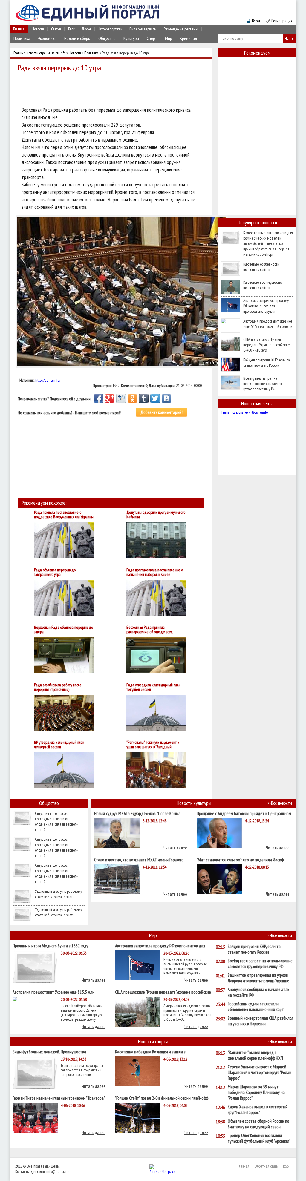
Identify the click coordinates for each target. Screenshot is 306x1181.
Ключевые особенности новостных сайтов (261, 266)
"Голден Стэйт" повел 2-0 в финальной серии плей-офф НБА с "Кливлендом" (161, 1097)
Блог (71, 29)
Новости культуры (194, 803)
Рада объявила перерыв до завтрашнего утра (55, 572)
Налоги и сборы (77, 38)
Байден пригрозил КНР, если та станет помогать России (266, 362)
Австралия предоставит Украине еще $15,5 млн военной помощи (267, 323)
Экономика (47, 38)
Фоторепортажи (110, 29)
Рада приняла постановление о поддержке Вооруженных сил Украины (64, 514)
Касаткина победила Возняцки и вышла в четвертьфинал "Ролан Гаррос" (150, 1051)
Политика (21, 38)
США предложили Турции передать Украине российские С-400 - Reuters (266, 345)
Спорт (152, 38)
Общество (107, 38)
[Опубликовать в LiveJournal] (121, 398)
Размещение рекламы (181, 29)
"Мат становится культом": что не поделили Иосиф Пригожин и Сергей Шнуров (240, 859)
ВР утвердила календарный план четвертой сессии (59, 744)
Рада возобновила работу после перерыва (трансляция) (58, 687)
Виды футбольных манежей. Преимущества (49, 1051)
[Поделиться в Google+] (109, 398)
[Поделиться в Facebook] (98, 398)
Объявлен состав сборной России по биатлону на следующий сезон (258, 1124)
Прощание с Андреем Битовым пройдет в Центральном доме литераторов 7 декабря (244, 813)
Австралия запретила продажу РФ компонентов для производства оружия (266, 306)
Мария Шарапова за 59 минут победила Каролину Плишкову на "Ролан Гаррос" (256, 1092)
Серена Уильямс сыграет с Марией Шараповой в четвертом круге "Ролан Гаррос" (259, 1072)
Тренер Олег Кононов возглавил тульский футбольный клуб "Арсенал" (259, 1138)
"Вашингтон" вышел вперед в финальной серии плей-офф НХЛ (255, 1055)
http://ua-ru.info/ (47, 380)
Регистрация (282, 21)
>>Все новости (279, 803)
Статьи (56, 29)
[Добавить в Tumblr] (144, 398)
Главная (19, 29)
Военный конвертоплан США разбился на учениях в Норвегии (260, 1021)
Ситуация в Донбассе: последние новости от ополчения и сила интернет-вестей (56, 821)
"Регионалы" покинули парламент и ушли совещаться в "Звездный (152, 744)
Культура (131, 38)
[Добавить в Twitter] (155, 398)
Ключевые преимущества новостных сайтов (262, 285)
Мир (168, 38)
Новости (38, 29)
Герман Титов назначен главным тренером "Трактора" (59, 1097)
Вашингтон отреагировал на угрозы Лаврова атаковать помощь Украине (258, 978)
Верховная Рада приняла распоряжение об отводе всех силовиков (149, 629)
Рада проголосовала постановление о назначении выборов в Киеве (154, 572)
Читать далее (175, 848)
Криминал (188, 38)
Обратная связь (266, 1166)
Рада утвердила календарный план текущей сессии (153, 687)
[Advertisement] (112, 90)
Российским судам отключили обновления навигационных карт (256, 1006)
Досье (86, 29)
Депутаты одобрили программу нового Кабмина (155, 514)
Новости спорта (153, 1041)
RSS (286, 1166)
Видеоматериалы (143, 29)
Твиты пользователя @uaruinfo (244, 412)
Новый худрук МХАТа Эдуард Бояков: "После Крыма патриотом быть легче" (137, 813)
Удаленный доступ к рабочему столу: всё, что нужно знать (58, 894)
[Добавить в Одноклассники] (132, 398)
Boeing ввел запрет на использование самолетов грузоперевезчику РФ (262, 383)
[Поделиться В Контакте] (166, 398)
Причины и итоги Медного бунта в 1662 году (50, 945)
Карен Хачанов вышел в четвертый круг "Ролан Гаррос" (257, 1109)
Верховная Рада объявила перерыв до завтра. (63, 629)
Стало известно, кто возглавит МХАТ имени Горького (138, 859)
